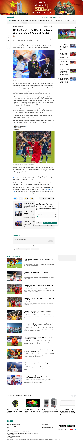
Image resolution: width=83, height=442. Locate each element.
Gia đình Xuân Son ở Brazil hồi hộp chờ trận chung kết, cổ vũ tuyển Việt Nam (38, 350)
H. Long (16, 36)
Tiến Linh (19, 249)
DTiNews (50, 17)
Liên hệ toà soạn (45, 424)
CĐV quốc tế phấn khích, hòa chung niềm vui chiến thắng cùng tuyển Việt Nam (38, 325)
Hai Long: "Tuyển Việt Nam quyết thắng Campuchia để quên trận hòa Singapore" (39, 376)
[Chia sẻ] (8, 40)
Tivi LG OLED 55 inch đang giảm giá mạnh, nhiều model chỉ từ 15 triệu (32, 411)
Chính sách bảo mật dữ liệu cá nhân (49, 428)
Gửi (50, 241)
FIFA (32, 249)
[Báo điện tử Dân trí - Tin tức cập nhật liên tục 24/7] (10, 17)
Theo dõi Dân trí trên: (62, 429)
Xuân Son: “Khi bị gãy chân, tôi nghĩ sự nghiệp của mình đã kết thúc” (38, 286)
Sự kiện (10, 22)
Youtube (71, 429)
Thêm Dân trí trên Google (48, 198)
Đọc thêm (73, 29)
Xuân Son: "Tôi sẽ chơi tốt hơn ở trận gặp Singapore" (36, 273)
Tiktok (72, 429)
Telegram (75, 429)
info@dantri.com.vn (14, 437)
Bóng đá (21, 26)
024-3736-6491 (15, 431)
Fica (45, 17)
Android (71, 426)
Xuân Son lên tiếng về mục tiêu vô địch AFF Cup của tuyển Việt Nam (39, 299)
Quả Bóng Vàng (26, 249)
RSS (42, 423)
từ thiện (36, 249)
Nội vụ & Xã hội (58, 17)
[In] (8, 46)
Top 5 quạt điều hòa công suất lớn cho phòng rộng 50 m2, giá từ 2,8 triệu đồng (50, 411)
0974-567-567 (17, 436)
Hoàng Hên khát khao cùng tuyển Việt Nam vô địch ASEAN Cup (38, 260)
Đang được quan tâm (13, 256)
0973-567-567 (26, 431)
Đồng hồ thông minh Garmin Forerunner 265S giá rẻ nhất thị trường (14, 411)
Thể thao (15, 26)
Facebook (68, 429)
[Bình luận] (8, 37)
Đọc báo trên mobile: (63, 423)
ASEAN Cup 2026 (20, 22)
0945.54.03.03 (52, 426)
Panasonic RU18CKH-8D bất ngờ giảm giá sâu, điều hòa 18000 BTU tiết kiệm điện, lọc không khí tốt (67, 412)
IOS (62, 426)
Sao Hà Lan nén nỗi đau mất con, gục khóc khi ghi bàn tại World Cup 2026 (38, 337)
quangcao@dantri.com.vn (49, 427)
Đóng (39, 222)
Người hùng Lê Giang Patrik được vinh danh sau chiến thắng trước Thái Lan (37, 312)
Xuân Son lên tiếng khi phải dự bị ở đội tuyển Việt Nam (38, 363)
